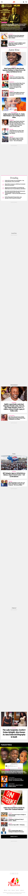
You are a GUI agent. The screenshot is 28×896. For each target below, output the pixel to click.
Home (6, 890)
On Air (9, 890)
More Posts (14, 836)
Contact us (22, 890)
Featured (13, 890)
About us (17, 890)
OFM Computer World (17, 893)
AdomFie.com (11, 892)
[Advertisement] (14, 160)
